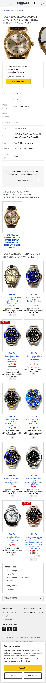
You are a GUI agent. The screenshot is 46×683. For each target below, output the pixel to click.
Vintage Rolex (11, 567)
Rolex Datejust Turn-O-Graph (13, 10)
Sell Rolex (10, 589)
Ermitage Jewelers (28, 641)
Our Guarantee (7, 619)
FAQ (16, 638)
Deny (13, 675)
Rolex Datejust (12, 571)
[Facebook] (4, 629)
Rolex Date (11, 574)
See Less (22, 180)
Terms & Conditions (9, 612)
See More (10, 581)
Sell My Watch (11, 586)
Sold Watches (35, 638)
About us (9, 638)
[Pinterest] (15, 629)
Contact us (24, 638)
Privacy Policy (6, 616)
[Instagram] (9, 629)
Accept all (23, 668)
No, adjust (32, 675)
